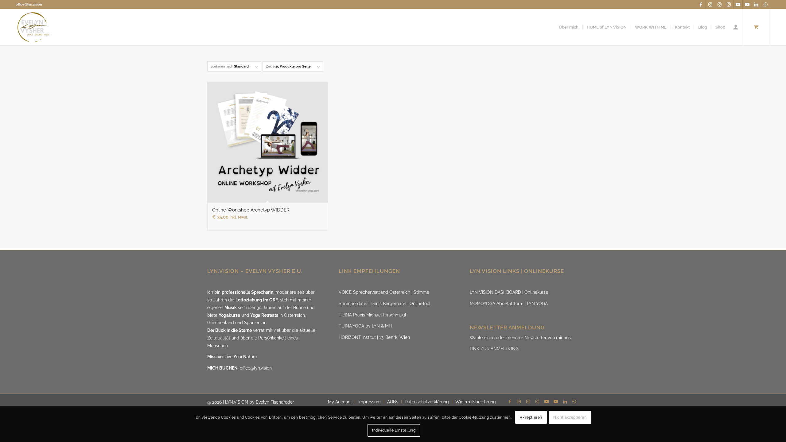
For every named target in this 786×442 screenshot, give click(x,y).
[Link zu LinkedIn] (756, 4)
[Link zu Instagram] (710, 4)
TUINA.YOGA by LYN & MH (365, 326)
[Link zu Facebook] (701, 4)
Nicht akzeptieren (569, 417)
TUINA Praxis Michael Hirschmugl (372, 314)
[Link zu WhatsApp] (765, 4)
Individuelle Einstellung (393, 430)
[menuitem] (568, 27)
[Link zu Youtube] (737, 4)
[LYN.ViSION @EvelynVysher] (34, 27)
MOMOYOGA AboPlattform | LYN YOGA (509, 303)
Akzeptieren (531, 417)
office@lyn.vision (29, 4)
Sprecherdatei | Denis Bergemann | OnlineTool (384, 303)
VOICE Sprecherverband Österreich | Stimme (384, 292)
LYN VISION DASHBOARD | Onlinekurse (509, 292)
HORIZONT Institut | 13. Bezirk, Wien (374, 337)
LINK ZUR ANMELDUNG (494, 348)
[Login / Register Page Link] (735, 27)
